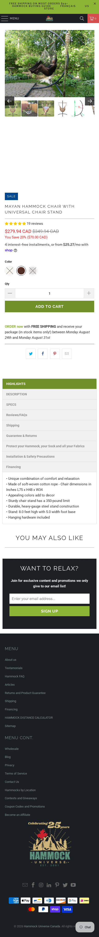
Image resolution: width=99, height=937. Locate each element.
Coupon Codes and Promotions (25, 806)
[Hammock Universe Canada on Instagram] (41, 885)
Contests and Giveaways (21, 798)
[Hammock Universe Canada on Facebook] (33, 885)
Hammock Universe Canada (42, 926)
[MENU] (2, 18)
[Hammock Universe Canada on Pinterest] (57, 885)
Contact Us (12, 782)
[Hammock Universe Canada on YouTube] (73, 885)
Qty (7, 283)
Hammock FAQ (14, 676)
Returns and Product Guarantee (25, 693)
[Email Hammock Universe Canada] (25, 885)
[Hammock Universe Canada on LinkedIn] (49, 885)
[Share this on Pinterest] (55, 354)
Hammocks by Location (20, 790)
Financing (11, 709)
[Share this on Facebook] (43, 354)
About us (10, 659)
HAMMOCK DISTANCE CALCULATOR (29, 717)
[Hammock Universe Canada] (49, 18)
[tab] (49, 383)
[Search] (82, 18)
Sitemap (10, 726)
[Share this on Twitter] (31, 354)
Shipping (10, 701)
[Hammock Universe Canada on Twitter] (65, 885)
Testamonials (14, 668)
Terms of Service (16, 773)
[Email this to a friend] (67, 354)
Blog (8, 757)
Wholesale (12, 749)
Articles (10, 684)
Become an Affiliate (17, 815)
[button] (16, 224)
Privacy (9, 765)
